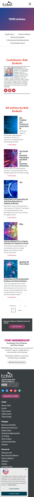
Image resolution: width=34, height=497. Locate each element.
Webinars (4, 461)
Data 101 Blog (6, 439)
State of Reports (7, 458)
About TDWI (6, 405)
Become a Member (8, 425)
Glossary (4, 444)
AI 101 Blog (5, 436)
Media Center (6, 414)
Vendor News (6, 430)
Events (4, 408)
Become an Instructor (9, 428)
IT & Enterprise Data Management (17, 40)
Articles (4, 464)
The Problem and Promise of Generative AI (24, 123)
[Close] (26, 470)
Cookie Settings (14, 488)
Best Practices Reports (9, 455)
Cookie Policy (11, 485)
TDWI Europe (6, 416)
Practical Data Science (17, 43)
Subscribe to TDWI (10, 396)
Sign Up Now (17, 326)
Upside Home (9, 34)
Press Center (6, 411)
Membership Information (17, 362)
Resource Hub (6, 453)
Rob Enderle (12, 144)
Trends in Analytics (24, 34)
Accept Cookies (14, 493)
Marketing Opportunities (10, 433)
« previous (12, 306)
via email (6, 86)
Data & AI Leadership (18, 37)
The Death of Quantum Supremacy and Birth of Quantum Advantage (24, 158)
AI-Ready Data (6, 466)
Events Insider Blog (8, 441)
